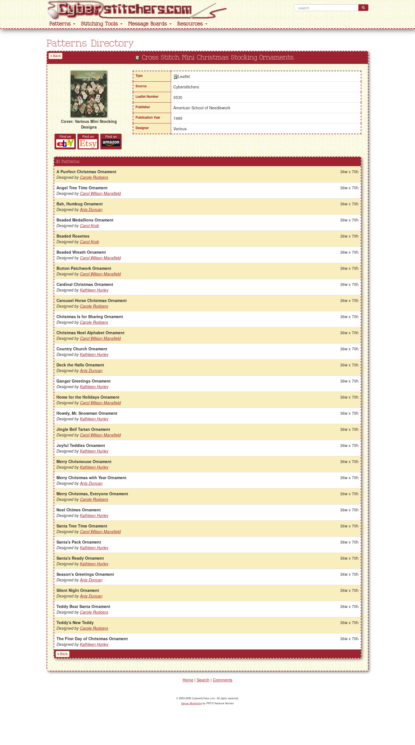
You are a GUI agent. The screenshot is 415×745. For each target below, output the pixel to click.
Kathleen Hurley (94, 290)
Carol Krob (89, 225)
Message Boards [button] (148, 24)
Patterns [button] (61, 24)
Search (203, 680)
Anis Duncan (91, 209)
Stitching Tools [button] (100, 24)
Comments (222, 680)
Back (56, 56)
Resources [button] (191, 24)
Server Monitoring (191, 703)
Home (188, 680)
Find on (65, 137)
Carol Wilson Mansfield (100, 193)
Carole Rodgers (94, 177)
